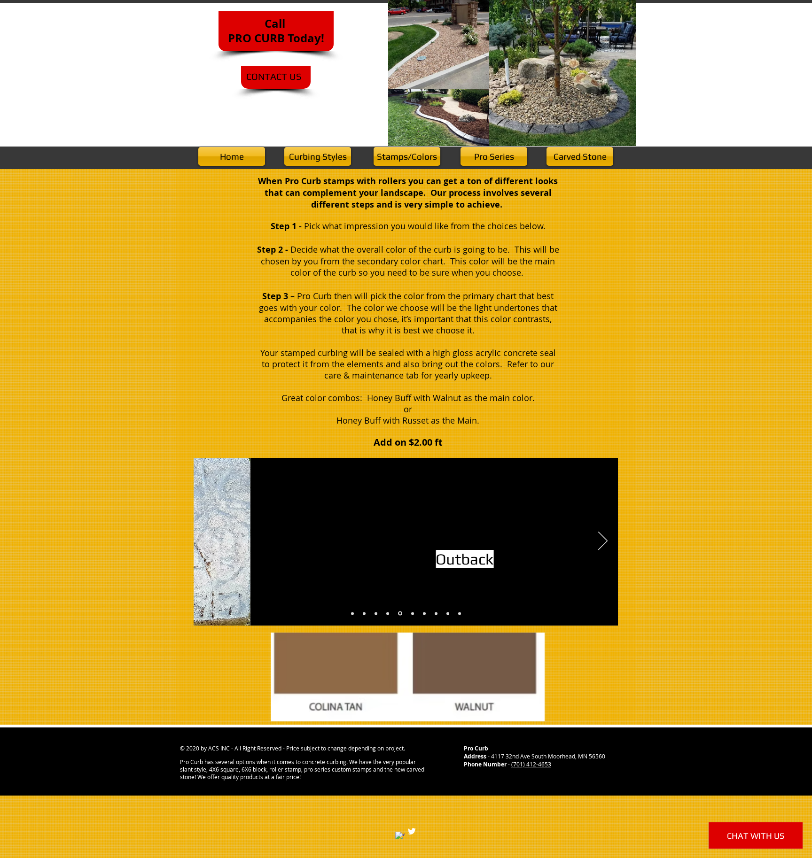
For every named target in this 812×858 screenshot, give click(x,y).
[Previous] (208, 541)
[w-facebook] (400, 836)
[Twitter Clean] (411, 831)
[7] (424, 613)
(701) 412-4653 (531, 764)
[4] (387, 613)
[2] (364, 613)
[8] (436, 613)
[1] (352, 613)
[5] (400, 613)
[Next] (603, 541)
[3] (376, 613)
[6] (412, 613)
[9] (447, 613)
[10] (459, 613)
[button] (408, 677)
